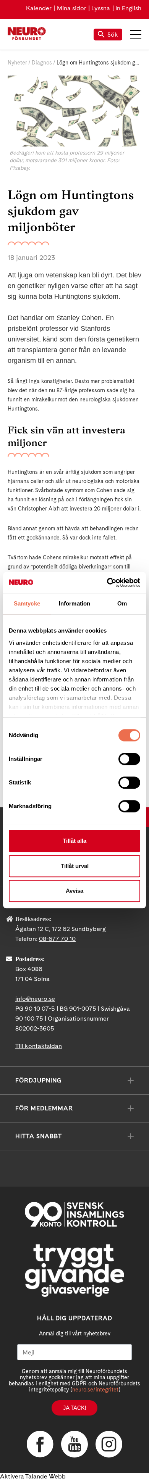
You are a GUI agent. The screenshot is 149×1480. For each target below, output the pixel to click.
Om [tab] (122, 603)
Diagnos (42, 63)
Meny (135, 34)
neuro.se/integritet (95, 1390)
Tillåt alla (74, 840)
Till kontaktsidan (38, 1046)
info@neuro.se (35, 998)
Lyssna (100, 8)
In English (128, 8)
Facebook (40, 1444)
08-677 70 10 (57, 938)
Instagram (109, 1444)
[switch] (129, 759)
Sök (112, 34)
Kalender (39, 8)
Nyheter (17, 63)
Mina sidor (71, 8)
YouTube (74, 1444)
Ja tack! (74, 1408)
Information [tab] (74, 603)
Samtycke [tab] (27, 603)
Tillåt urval (75, 866)
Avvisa (74, 890)
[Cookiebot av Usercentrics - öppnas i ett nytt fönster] (107, 583)
